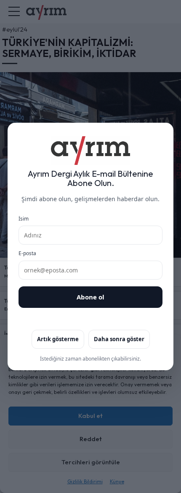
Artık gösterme (58, 339)
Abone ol (90, 297)
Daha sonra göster (119, 339)
